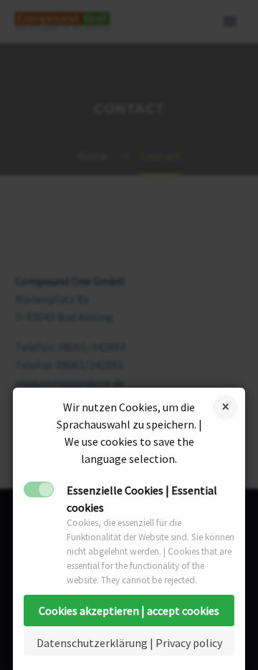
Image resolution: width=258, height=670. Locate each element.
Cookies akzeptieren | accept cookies (129, 610)
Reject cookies (225, 407)
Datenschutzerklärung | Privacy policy (129, 643)
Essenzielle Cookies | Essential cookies (142, 499)
